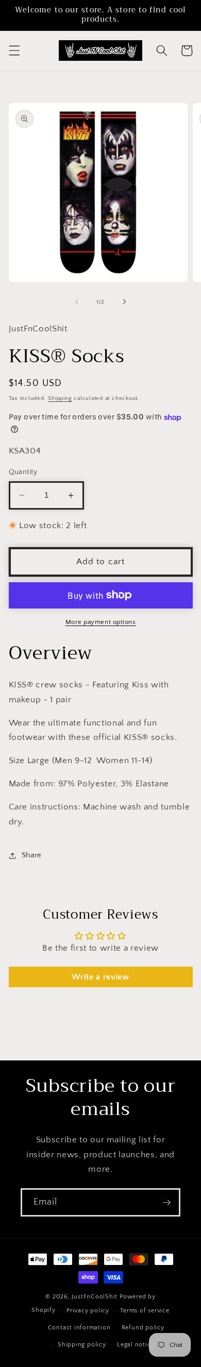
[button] (14, 50)
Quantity (23, 472)
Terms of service (144, 1310)
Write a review (100, 977)
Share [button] (32, 855)
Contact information (79, 1327)
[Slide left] (76, 302)
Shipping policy (82, 1344)
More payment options (100, 622)
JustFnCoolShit (95, 1296)
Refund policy (143, 1327)
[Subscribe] (166, 1202)
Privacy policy (87, 1310)
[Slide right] (124, 302)
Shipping (60, 398)
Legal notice (135, 1344)
